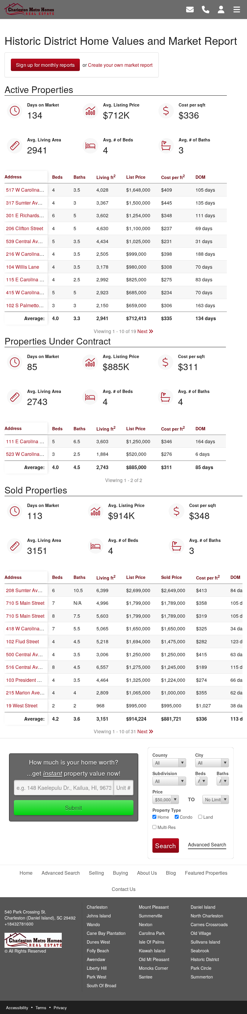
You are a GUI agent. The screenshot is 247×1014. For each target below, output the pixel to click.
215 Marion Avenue (27, 692)
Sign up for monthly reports (45, 64)
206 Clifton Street (24, 228)
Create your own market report (120, 64)
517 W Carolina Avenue (31, 189)
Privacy (60, 1007)
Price (157, 792)
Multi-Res (166, 827)
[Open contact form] (190, 8)
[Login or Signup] (221, 8)
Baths (223, 773)
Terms (41, 1007)
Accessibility (17, 1007)
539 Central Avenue (27, 241)
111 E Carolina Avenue (31, 441)
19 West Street (21, 705)
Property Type (166, 810)
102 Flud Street (22, 641)
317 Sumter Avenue (27, 202)
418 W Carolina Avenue (31, 628)
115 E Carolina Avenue (31, 279)
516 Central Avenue (27, 666)
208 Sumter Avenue (27, 590)
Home (162, 817)
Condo (185, 817)
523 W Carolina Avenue (31, 453)
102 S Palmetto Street (29, 305)
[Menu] (236, 8)
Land (207, 817)
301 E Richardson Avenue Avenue (43, 215)
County (159, 755)
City (199, 755)
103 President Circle (28, 679)
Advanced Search (207, 844)
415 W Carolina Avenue (31, 292)
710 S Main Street (25, 602)
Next (143, 331)
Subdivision (164, 773)
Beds (200, 773)
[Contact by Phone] (205, 8)
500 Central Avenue (27, 654)
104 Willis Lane (22, 266)
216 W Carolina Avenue (31, 253)
